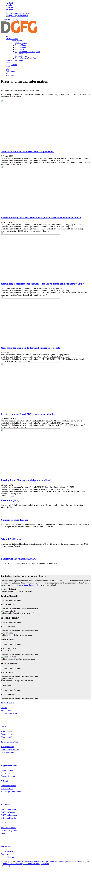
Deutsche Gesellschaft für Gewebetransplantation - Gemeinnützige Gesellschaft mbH (48, 861)
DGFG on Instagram (9, 815)
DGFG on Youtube (8, 812)
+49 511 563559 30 (7, 20)
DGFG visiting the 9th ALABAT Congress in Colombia (28, 414)
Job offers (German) (8, 828)
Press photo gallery (10, 500)
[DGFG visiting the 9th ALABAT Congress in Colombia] (30, 364)
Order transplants (7, 752)
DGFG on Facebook (9, 809)
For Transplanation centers (11, 791)
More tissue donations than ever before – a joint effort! (27, 151)
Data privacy (6, 854)
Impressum (45, 864)
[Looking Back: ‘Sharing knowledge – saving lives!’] (30, 430)
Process (4, 708)
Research (4, 833)
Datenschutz (35, 864)
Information (5, 773)
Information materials (9, 713)
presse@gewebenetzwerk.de (29, 585)
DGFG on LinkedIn (8, 818)
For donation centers (8, 786)
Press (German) (7, 851)
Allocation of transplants (10, 750)
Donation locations (8, 734)
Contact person (16, 41)
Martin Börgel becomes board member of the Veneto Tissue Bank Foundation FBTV (42, 283)
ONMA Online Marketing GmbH (16, 864)
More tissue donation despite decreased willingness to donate (30, 348)
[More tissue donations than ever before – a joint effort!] (30, 101)
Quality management (9, 830)
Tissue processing (7, 747)
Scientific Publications (11, 539)
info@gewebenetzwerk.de (20, 20)
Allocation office (7, 737)
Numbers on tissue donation (14, 520)
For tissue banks (7, 789)
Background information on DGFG (18, 558)
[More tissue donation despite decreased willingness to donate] (30, 298)
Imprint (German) (7, 857)
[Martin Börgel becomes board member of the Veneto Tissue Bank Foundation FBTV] (30, 234)
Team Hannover (7, 731)
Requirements (6, 711)
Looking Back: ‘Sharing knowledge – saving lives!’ (26, 480)
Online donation (7, 770)
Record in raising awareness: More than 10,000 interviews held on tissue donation (41, 217)
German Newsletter (8, 776)
